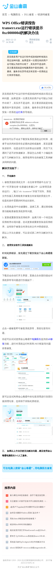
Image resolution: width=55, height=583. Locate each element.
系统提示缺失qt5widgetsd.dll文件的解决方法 (27, 542)
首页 (4, 14)
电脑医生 (15, 14)
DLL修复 (29, 14)
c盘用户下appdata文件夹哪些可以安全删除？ (28, 507)
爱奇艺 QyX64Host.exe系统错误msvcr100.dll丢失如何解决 (29, 536)
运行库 (19, 112)
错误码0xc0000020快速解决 (21, 524)
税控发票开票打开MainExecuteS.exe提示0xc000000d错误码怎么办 (29, 530)
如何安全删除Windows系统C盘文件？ (25, 513)
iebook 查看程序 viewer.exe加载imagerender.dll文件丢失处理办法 (29, 548)
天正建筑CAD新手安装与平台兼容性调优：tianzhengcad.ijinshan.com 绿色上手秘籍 (29, 501)
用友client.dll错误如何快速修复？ (23, 519)
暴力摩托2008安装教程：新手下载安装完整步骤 (29, 495)
